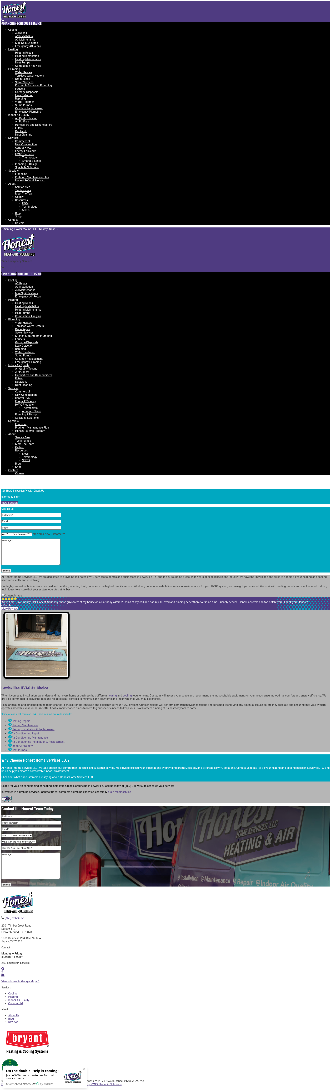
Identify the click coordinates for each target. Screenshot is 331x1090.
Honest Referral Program (30, 180)
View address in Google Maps (19, 981)
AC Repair (21, 33)
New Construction (26, 144)
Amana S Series (31, 160)
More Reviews (9, 608)
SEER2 (26, 210)
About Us (13, 1015)
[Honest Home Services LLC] (14, 16)
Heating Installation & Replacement (33, 729)
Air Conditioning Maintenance (30, 737)
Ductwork (21, 131)
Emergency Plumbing (28, 111)
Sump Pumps (23, 105)
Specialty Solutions (27, 167)
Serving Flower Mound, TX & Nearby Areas (30, 229)
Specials (13, 170)
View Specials (9, 502)
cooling (127, 695)
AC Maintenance (25, 39)
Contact (13, 219)
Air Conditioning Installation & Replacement (38, 741)
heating (112, 695)
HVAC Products (24, 154)
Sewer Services (24, 82)
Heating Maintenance (28, 59)
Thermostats (30, 157)
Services (13, 138)
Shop (18, 216)
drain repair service (119, 792)
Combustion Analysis (28, 65)
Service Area (22, 187)
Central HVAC (23, 147)
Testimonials (23, 190)
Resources (21, 200)
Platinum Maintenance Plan (32, 177)
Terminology (29, 206)
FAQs (25, 203)
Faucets (20, 88)
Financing (21, 174)
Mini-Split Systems (26, 42)
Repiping (20, 98)
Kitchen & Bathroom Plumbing (33, 85)
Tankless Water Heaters (29, 75)
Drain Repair (22, 79)
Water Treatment (25, 101)
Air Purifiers (22, 121)
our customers (29, 777)
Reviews (13, 1022)
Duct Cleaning (23, 134)
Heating (13, 49)
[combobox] (48, 534)
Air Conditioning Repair (26, 733)
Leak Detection (24, 95)
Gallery (19, 196)
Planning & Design (26, 164)
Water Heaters (23, 72)
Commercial (22, 141)
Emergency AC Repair (28, 46)
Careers (19, 223)
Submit (6, 570)
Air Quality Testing (26, 118)
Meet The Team (24, 193)
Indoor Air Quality (18, 115)
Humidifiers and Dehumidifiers (33, 124)
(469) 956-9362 (14, 267)
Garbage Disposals (26, 92)
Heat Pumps (22, 62)
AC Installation (24, 36)
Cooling (13, 29)
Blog (18, 213)
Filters (19, 128)
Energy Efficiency (25, 151)
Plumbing (14, 69)
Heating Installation (27, 56)
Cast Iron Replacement (29, 108)
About (12, 183)
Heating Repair (24, 52)
